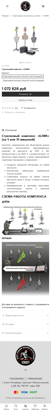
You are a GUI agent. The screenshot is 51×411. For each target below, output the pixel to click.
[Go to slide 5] (27, 62)
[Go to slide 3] (23, 62)
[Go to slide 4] (25, 62)
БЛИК (46, 15)
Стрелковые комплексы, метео (26, 15)
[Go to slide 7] (30, 62)
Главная (5, 15)
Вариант (5, 73)
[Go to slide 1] (20, 62)
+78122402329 (16, 378)
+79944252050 (34, 378)
